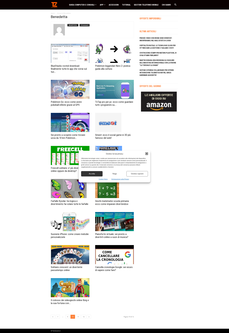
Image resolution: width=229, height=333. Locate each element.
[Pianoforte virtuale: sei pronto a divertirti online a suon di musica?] (114, 221)
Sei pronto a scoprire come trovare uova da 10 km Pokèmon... (68, 136)
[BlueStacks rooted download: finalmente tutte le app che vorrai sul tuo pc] (70, 53)
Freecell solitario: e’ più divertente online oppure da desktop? (67, 169)
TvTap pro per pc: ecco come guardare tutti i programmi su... (114, 103)
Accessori (114, 5)
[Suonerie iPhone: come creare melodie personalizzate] (70, 221)
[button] (147, 153)
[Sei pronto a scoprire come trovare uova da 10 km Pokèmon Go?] (70, 122)
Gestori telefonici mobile (146, 5)
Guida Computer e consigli (81, 5)
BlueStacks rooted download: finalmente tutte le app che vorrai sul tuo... (69, 68)
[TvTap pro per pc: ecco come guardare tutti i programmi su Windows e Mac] (114, 89)
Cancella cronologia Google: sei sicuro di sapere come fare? (114, 269)
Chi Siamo (166, 5)
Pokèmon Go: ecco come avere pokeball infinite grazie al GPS (66, 103)
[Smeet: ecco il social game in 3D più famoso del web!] (114, 122)
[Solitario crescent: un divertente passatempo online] (70, 254)
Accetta (92, 174)
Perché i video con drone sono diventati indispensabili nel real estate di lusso (156, 39)
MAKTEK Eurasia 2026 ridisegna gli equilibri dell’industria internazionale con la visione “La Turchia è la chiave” (158, 62)
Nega (114, 174)
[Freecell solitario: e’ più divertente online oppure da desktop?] (70, 155)
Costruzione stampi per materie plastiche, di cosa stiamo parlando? (158, 54)
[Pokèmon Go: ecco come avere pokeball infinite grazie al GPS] (70, 89)
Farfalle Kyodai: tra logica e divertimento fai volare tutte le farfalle (69, 202)
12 (84, 317)
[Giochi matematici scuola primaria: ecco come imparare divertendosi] (114, 188)
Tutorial (126, 5)
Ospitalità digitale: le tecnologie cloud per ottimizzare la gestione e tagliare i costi (158, 47)
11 (78, 317)
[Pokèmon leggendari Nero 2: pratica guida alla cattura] (114, 53)
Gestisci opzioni (137, 174)
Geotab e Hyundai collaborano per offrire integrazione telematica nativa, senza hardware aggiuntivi (157, 72)
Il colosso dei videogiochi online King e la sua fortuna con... (70, 302)
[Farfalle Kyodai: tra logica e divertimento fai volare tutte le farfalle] (70, 188)
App (101, 5)
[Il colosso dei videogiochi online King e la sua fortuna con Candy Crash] (70, 287)
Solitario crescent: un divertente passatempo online (66, 269)
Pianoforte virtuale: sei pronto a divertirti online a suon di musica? (111, 236)
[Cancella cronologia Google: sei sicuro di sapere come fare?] (114, 254)
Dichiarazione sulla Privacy (120, 179)
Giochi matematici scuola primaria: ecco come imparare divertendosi (112, 202)
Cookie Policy (103, 179)
